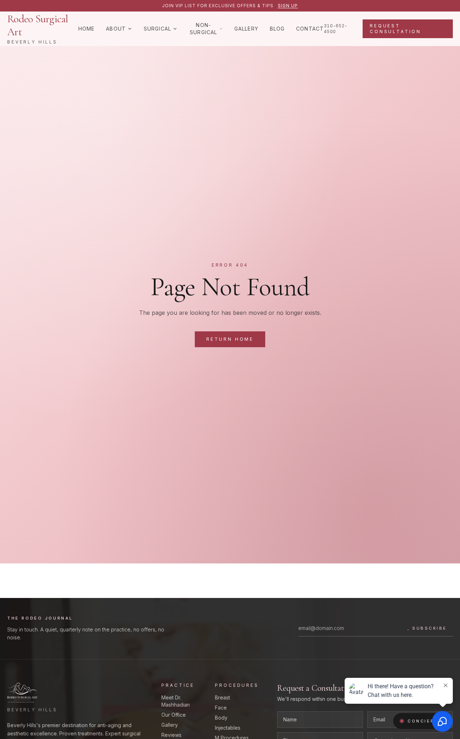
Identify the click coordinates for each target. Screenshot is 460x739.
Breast (222, 697)
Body (221, 718)
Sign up (288, 5)
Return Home (230, 339)
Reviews (171, 735)
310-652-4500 (335, 28)
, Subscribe (427, 628)
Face (221, 707)
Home (86, 29)
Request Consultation (395, 28)
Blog (277, 29)
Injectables (227, 728)
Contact (310, 29)
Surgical (157, 29)
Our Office (173, 715)
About (116, 29)
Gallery (246, 29)
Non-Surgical (203, 28)
